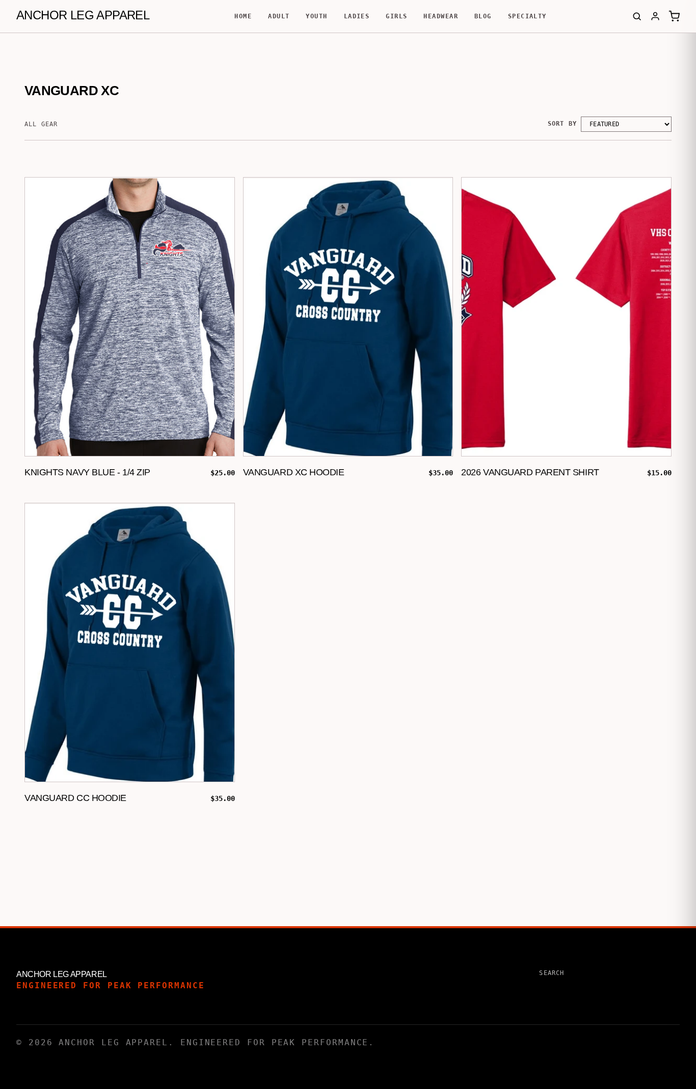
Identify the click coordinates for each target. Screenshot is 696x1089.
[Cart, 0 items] (674, 16)
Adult (278, 16)
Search (551, 973)
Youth (316, 16)
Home (243, 16)
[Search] (637, 16)
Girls (396, 16)
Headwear (440, 16)
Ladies (357, 16)
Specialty (527, 16)
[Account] (655, 16)
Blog (483, 16)
